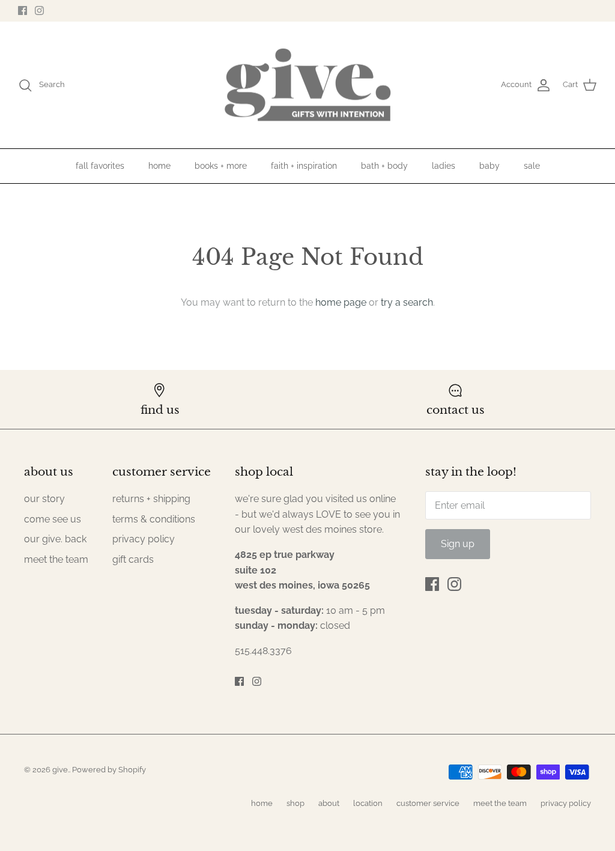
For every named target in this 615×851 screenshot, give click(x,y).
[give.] (307, 85)
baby (489, 166)
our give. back (55, 539)
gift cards (133, 559)
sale (532, 166)
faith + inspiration (304, 166)
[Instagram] (39, 10)
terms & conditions (153, 519)
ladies (443, 166)
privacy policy (143, 539)
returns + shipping (151, 498)
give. (60, 769)
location (368, 803)
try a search (407, 302)
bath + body (384, 166)
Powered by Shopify (109, 769)
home (159, 166)
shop (295, 803)
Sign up (457, 544)
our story (44, 498)
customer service (427, 803)
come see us (52, 519)
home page (340, 302)
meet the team (56, 559)
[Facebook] (22, 10)
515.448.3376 (263, 650)
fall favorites (100, 166)
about (328, 803)
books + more (221, 166)
